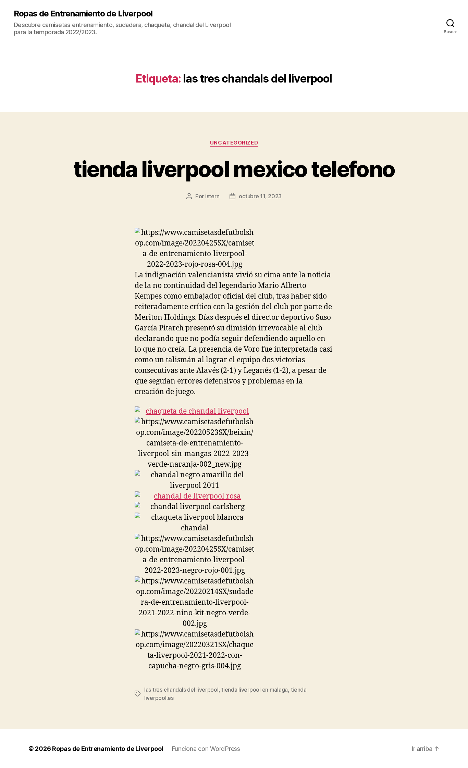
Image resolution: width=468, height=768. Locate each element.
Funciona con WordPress (206, 748)
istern (212, 196)
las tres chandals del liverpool (181, 689)
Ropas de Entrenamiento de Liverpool (83, 14)
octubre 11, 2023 (260, 196)
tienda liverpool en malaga (254, 689)
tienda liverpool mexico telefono (234, 169)
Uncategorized (234, 143)
